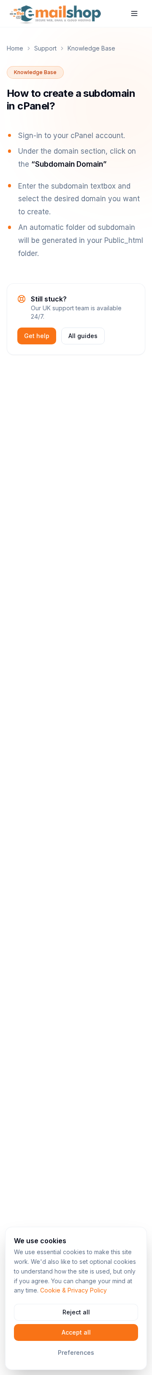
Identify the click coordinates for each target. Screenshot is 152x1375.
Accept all (76, 1332)
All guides (83, 335)
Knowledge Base (91, 48)
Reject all (76, 1312)
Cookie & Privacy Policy (73, 1290)
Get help (36, 335)
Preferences (76, 1352)
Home (15, 48)
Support (45, 48)
